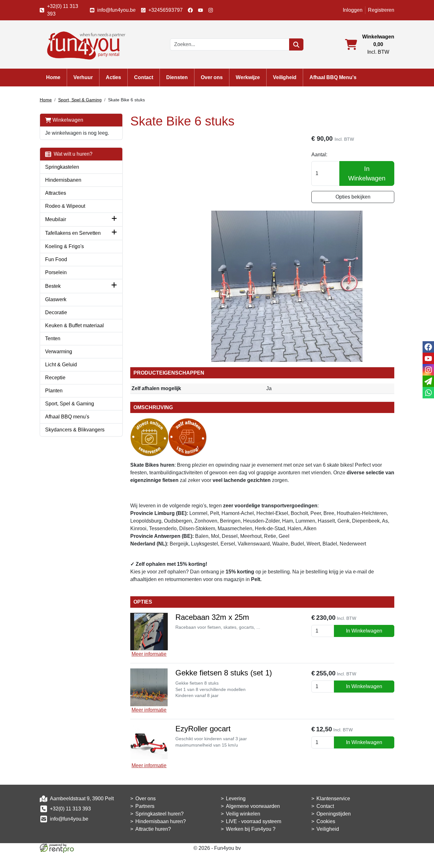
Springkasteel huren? (159, 813)
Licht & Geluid (61, 364)
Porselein (56, 272)
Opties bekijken (353, 197)
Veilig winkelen (243, 813)
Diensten (177, 77)
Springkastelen (62, 167)
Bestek (53, 286)
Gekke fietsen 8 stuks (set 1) (223, 672)
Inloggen (353, 10)
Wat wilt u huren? (71, 154)
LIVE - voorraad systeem (253, 821)
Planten (54, 390)
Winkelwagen (67, 120)
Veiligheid (284, 77)
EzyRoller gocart (203, 728)
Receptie (55, 377)
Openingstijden (333, 813)
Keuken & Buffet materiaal (74, 325)
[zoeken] (296, 44)
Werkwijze (248, 77)
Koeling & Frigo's (64, 246)
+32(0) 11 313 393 (62, 10)
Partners (144, 806)
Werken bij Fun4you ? (250, 829)
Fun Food (56, 259)
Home (53, 77)
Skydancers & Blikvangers (75, 429)
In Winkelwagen (366, 173)
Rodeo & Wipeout (65, 206)
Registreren (381, 10)
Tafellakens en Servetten (73, 233)
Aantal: (319, 154)
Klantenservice (333, 798)
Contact (143, 77)
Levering (236, 798)
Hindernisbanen (63, 180)
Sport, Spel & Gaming (80, 99)
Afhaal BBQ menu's (67, 416)
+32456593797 (165, 10)
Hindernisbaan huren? (160, 821)
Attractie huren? (153, 829)
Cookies (325, 821)
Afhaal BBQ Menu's (332, 77)
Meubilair (55, 219)
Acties (113, 77)
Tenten (52, 338)
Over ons (212, 77)
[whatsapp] (428, 392)
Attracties (55, 193)
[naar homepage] (84, 44)
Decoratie (56, 312)
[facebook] (190, 10)
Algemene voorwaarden (253, 806)
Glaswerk (55, 299)
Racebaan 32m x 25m (212, 617)
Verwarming (58, 351)
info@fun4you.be (116, 10)
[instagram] (210, 10)
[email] (428, 381)
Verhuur (83, 77)
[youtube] (200, 10)
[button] (114, 219)
